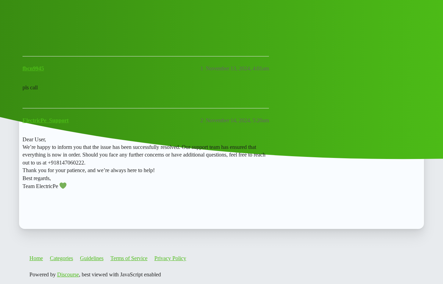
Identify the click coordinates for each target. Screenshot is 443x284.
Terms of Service (128, 258)
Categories (61, 258)
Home (36, 258)
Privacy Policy (170, 258)
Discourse (68, 274)
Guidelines (91, 258)
